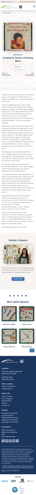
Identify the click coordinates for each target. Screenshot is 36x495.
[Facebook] (6, 440)
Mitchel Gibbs (27, 347)
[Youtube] (13, 440)
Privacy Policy (30, 466)
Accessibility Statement (21, 467)
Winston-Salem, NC (8, 386)
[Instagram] (3, 440)
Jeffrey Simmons (9, 347)
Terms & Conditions (7, 467)
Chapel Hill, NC (7, 389)
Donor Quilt (7, 13)
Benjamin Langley (9, 324)
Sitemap (30, 467)
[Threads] (17, 440)
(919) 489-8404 (7, 377)
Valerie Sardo (27, 324)
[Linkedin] (10, 440)
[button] (10, 296)
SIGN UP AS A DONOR (28, 1)
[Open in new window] (10, 470)
